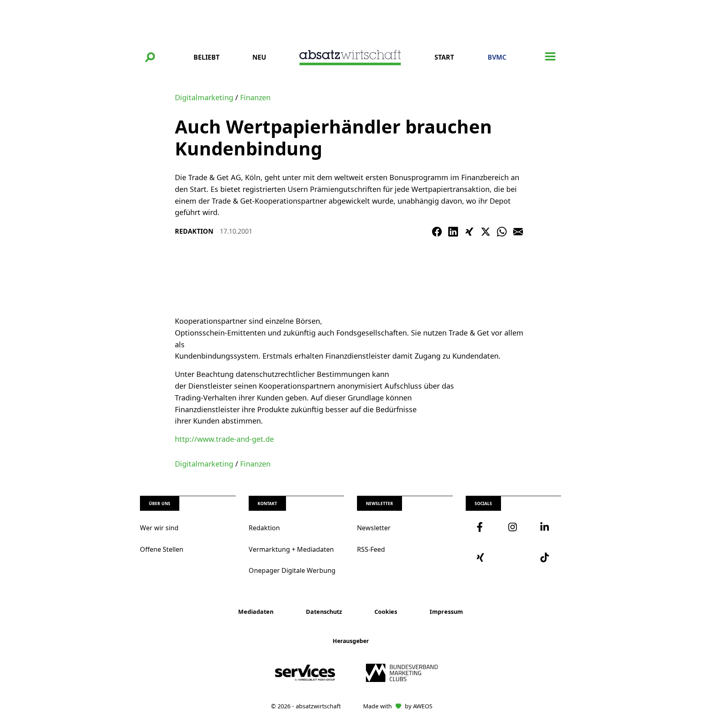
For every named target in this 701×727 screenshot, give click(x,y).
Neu (259, 57)
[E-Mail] (518, 232)
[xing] (481, 557)
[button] (150, 57)
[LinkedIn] (453, 232)
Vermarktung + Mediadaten (291, 549)
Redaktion (264, 527)
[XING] (469, 232)
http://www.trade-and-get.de (224, 439)
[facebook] (481, 527)
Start (444, 57)
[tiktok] (545, 557)
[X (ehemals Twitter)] (485, 232)
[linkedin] (545, 527)
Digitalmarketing (204, 97)
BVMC (497, 57)
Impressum (446, 611)
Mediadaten (255, 611)
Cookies (385, 611)
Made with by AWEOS (397, 706)
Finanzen (255, 97)
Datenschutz (324, 611)
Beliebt (206, 57)
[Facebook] (437, 232)
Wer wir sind (159, 527)
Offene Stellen (161, 549)
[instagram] (513, 527)
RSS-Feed (371, 549)
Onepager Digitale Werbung (292, 570)
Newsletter (374, 527)
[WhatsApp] (502, 232)
